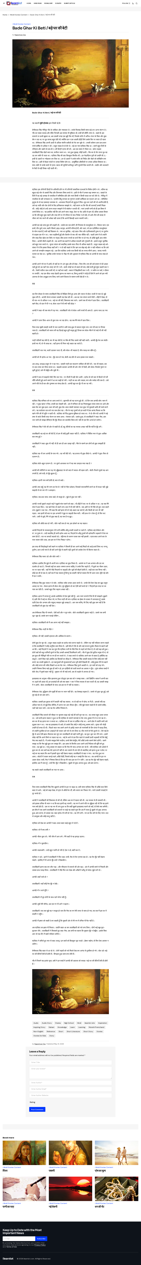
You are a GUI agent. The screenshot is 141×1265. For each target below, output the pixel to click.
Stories (99, 1031)
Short (61, 1031)
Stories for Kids (40, 1036)
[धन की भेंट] (116, 1189)
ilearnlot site (90, 1023)
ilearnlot (8, 1258)
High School (69, 1023)
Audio (36, 1023)
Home (5, 15)
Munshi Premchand (96, 1027)
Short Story (88, 1031)
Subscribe (41, 1239)
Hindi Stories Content (19, 15)
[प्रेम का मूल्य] (116, 1153)
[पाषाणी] (70, 1153)
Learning (81, 1027)
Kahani (51, 1027)
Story (51, 1036)
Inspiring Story (39, 1027)
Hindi (79, 1023)
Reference (51, 1031)
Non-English (38, 1031)
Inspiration (102, 1023)
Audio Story (47, 1023)
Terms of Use (11, 1247)
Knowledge (62, 1027)
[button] (4, 3)
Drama (58, 1023)
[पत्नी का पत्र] (24, 1189)
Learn (72, 1027)
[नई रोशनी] (70, 1189)
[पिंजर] (24, 1153)
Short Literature (73, 1031)
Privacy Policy (40, 1245)
